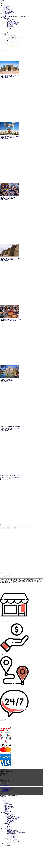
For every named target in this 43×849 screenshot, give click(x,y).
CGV (3, 792)
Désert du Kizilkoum (8, 9)
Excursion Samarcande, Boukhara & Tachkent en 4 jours (10, 258)
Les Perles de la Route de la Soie (6, 379)
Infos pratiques (4, 33)
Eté (7, 30)
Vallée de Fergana (7, 811)
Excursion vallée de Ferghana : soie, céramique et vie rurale (10, 319)
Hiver (8, 32)
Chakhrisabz (6, 8)
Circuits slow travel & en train (12, 24)
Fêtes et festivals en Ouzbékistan (12, 40)
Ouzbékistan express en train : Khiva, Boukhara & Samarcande (11, 477)
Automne (8, 31)
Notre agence (6, 43)
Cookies (27, 794)
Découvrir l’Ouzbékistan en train (12, 41)
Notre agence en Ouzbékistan (12, 44)
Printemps (8, 29)
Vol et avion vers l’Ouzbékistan (12, 42)
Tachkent (6, 14)
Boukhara (6, 802)
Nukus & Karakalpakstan (8, 806)
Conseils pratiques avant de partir (12, 36)
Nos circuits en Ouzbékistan (7, 788)
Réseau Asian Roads (10, 45)
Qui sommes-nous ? (5, 787)
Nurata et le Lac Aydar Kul (9, 12)
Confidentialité (4, 791)
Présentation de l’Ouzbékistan (12, 35)
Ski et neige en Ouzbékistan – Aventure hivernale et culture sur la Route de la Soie (14, 526)
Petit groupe (9, 20)
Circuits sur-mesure (10, 19)
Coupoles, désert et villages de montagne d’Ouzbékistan (10, 75)
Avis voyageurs (5, 789)
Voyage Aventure (10, 25)
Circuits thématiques (10, 26)
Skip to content (2, 0)
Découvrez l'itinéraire (4, 77)
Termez (5, 15)
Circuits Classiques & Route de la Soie (13, 22)
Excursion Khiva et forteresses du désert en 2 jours (9, 197)
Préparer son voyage (8, 34)
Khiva (5, 805)
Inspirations (4, 5)
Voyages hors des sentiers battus (12, 23)
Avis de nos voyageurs (11, 47)
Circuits (3, 17)
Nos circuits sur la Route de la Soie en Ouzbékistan (16, 37)
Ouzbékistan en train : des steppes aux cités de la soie (9, 428)
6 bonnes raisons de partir (11, 38)
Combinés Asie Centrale (11, 27)
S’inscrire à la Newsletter (4, 785)
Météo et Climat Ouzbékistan (12, 39)
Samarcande (6, 13)
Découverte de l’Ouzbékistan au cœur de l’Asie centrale (10, 136)
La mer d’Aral (7, 6)
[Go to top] (0, 798)
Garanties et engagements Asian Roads (13, 46)
